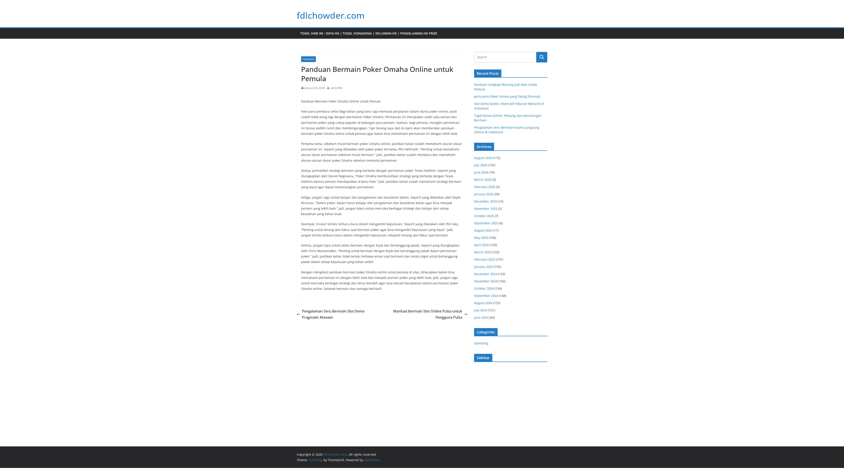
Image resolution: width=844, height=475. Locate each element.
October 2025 (484, 216)
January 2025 (483, 267)
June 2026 (481, 172)
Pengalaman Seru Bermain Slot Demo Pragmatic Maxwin (333, 314)
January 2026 (483, 194)
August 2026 (483, 158)
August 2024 (483, 303)
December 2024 (485, 274)
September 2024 (486, 296)
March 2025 (482, 252)
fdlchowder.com (331, 15)
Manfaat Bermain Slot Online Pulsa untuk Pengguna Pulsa (427, 314)
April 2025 (481, 245)
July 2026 (480, 165)
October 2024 (484, 288)
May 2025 (481, 238)
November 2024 (485, 281)
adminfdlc (336, 88)
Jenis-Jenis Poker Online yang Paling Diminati (507, 96)
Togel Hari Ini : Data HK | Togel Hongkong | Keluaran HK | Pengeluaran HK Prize (368, 33)
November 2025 (485, 208)
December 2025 (485, 201)
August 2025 (483, 230)
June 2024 (481, 317)
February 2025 (484, 259)
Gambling (308, 59)
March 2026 (482, 179)
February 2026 (484, 187)
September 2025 (486, 223)
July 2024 (480, 310)
